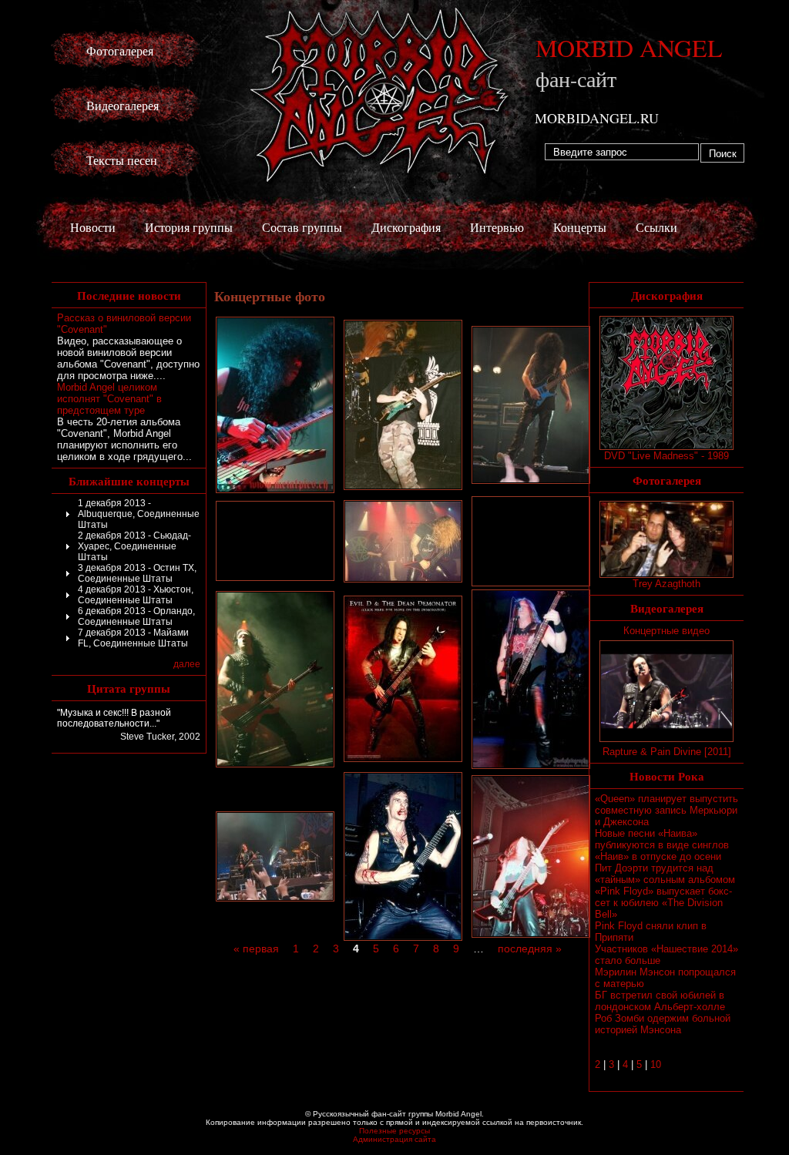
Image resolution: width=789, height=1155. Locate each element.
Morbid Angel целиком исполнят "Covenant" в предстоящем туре (109, 398)
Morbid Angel (629, 62)
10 (655, 1064)
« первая (256, 948)
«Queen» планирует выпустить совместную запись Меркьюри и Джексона (666, 810)
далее (186, 664)
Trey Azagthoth (666, 583)
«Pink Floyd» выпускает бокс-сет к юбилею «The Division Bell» (663, 902)
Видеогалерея (122, 105)
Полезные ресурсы (394, 1130)
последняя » (530, 948)
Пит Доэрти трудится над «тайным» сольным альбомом (665, 873)
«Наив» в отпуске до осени (658, 856)
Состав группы (302, 227)
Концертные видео (666, 630)
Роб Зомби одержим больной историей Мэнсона (662, 1024)
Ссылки (656, 227)
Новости (93, 227)
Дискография (406, 227)
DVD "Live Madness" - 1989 (666, 456)
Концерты (579, 227)
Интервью (497, 227)
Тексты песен (121, 160)
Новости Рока (667, 775)
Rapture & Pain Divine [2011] (667, 751)
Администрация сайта (394, 1139)
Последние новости (129, 295)
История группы (189, 227)
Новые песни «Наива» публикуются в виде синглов (662, 839)
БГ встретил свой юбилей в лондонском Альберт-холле (660, 1000)
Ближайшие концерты (129, 480)
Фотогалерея (119, 50)
